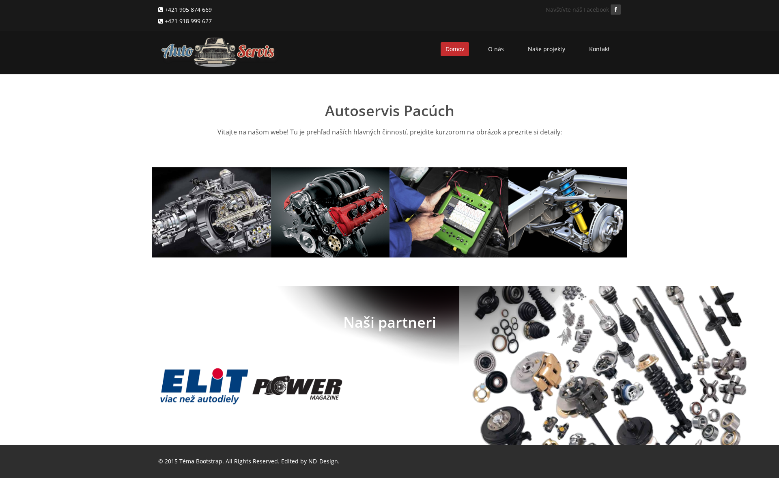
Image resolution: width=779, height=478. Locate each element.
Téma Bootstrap (200, 461)
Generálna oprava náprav (561, 194)
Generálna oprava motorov (323, 194)
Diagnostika (428, 188)
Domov (454, 49)
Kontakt (599, 49)
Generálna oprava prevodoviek (204, 194)
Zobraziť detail (189, 247)
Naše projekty (546, 49)
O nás (496, 49)
